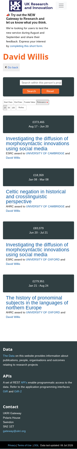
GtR (5, 391)
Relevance (43, 103)
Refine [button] (21, 108)
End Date (18, 102)
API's (24, 382)
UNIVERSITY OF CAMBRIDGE (45, 153)
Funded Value (29, 102)
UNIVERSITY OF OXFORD (43, 259)
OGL (36, 445)
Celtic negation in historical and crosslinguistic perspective (36, 196)
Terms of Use (25, 445)
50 (9, 108)
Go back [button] (13, 67)
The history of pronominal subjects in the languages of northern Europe (37, 302)
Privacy (12, 445)
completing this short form (26, 46)
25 (5, 108)
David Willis (13, 157)
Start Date (8, 102)
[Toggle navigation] (61, 6)
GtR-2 (18, 391)
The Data (9, 355)
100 (13, 108)
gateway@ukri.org (14, 431)
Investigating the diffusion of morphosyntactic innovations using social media (37, 143)
